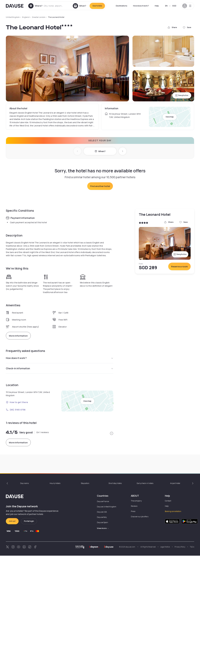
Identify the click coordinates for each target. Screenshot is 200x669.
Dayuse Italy (102, 517)
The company (136, 501)
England (25, 17)
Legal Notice (165, 547)
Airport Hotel (175, 483)
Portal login (29, 521)
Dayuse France (103, 501)
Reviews (134, 506)
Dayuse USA (102, 512)
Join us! (12, 521)
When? (101, 151)
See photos (183, 95)
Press (133, 511)
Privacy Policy (180, 547)
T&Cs (192, 547)
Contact (168, 501)
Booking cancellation (173, 511)
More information (18, 335)
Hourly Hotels (55, 483)
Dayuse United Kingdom (106, 506)
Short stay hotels (115, 483)
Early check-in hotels (145, 483)
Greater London (38, 17)
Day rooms (24, 483)
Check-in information (18, 368)
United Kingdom (13, 17)
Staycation (85, 483)
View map (170, 117)
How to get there (19, 402)
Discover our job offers (139, 516)
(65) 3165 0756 (18, 409)
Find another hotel (100, 186)
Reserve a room (179, 266)
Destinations (121, 6)
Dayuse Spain (102, 522)
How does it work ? (141, 6)
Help (157, 6)
